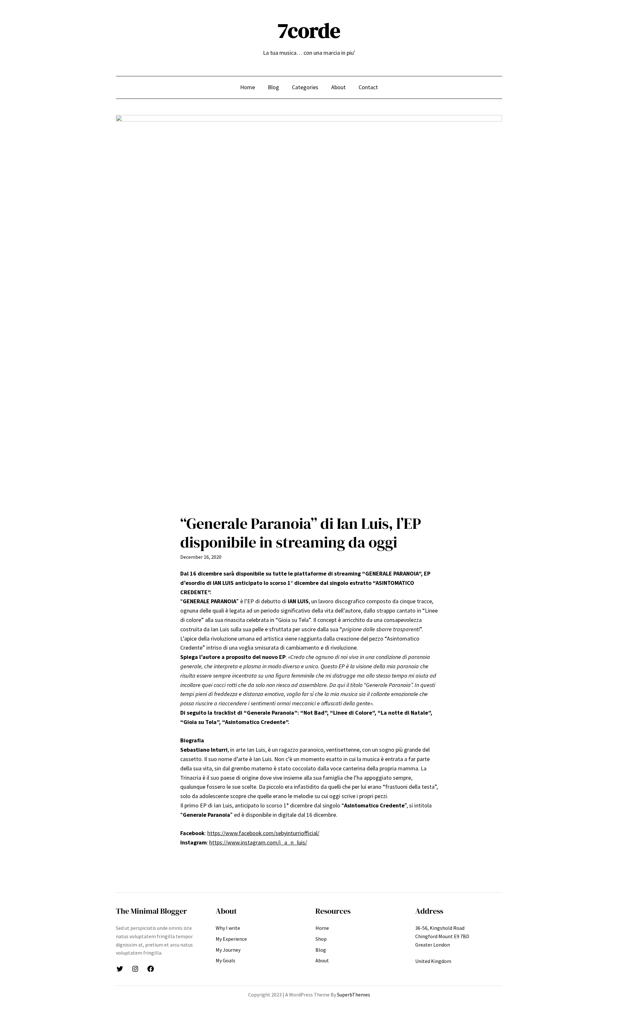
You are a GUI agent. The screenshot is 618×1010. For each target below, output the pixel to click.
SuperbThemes (353, 994)
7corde (309, 30)
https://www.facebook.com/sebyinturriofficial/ (263, 833)
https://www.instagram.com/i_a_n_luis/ (258, 842)
